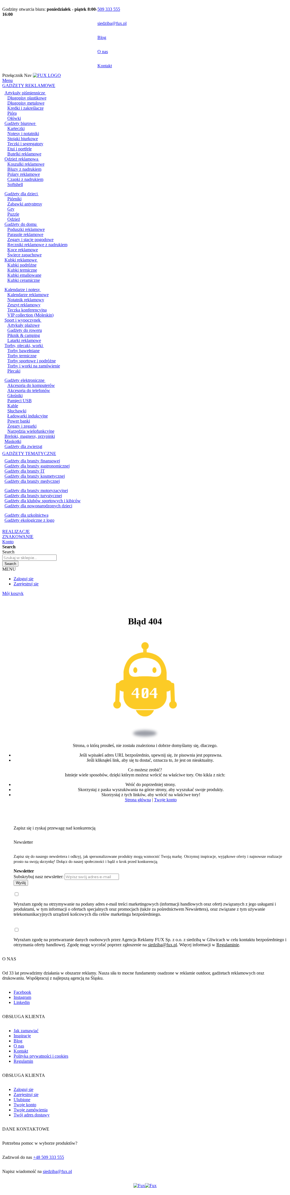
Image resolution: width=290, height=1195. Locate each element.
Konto (8, 541)
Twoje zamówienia (31, 1109)
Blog (101, 37)
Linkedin (22, 1002)
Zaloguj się (23, 578)
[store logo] (47, 75)
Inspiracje (22, 1035)
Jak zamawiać (26, 1030)
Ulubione (22, 1099)
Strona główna (138, 799)
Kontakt (104, 65)
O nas (102, 51)
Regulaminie (227, 944)
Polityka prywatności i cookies (41, 1056)
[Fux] (145, 1185)
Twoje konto (165, 799)
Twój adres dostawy (32, 1114)
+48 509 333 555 (48, 1157)
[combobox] (29, 558)
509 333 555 (108, 9)
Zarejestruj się (26, 583)
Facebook (22, 992)
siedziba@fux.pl (112, 23)
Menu (7, 80)
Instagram (22, 997)
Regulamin (23, 1061)
